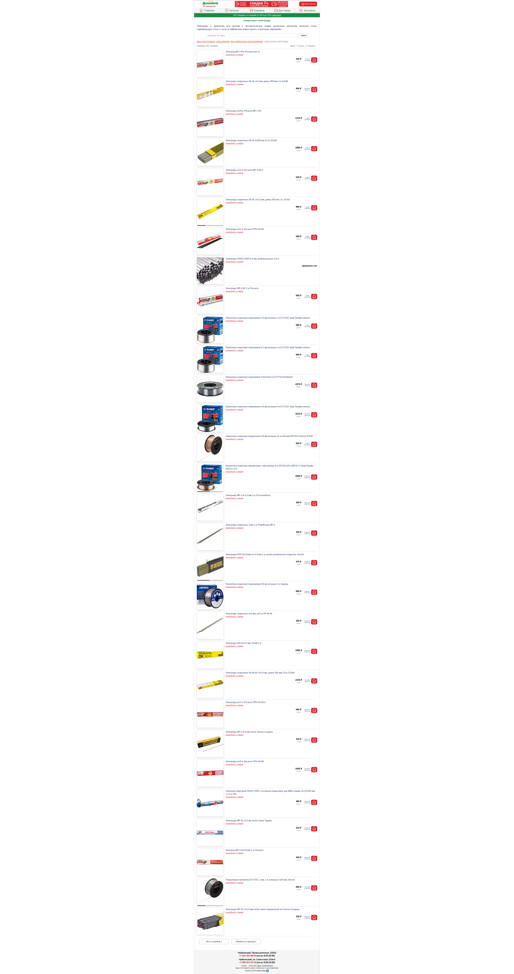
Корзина (259, 10)
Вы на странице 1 (214, 941)
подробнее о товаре (234, 55)
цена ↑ (293, 46)
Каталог (234, 10)
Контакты (309, 10)
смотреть (276, 15)
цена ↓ (302, 46)
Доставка (284, 10)
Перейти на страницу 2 (246, 941)
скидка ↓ (312, 46)
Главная (209, 10)
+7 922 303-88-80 (247, 956)
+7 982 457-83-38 (247, 962)
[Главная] (210, 3)
